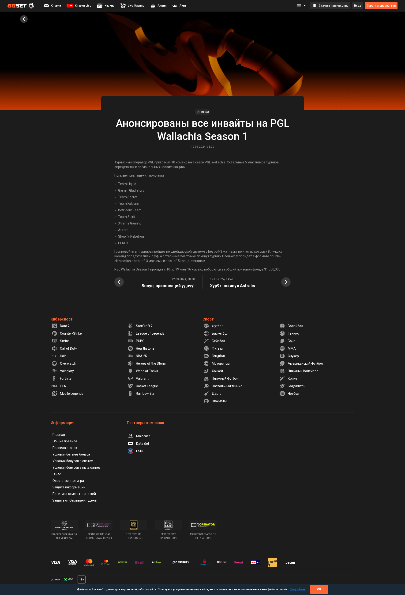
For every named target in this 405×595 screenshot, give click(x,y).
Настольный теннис (227, 386)
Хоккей (217, 371)
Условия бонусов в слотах (72, 461)
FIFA (63, 386)
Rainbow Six (145, 393)
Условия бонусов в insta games (76, 467)
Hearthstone (145, 348)
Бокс (291, 341)
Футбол (217, 326)
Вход (357, 5)
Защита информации (68, 487)
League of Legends (150, 333)
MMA (292, 348)
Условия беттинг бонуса (71, 454)
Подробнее (298, 589)
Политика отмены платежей (74, 494)
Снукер (293, 356)
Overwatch (68, 363)
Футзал (217, 348)
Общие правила (64, 441)
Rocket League (147, 386)
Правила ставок (64, 448)
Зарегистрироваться (381, 5)
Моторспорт (221, 363)
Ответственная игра (68, 481)
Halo (63, 356)
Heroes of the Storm (151, 363)
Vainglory (67, 371)
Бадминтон (296, 386)
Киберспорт (62, 319)
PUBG (140, 341)
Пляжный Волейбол (303, 371)
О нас (56, 474)
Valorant (142, 378)
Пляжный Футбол (225, 378)
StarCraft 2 (144, 326)
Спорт (208, 319)
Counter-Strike (71, 333)
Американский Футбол (305, 363)
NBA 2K (141, 356)
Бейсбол (218, 341)
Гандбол (218, 356)
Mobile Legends (71, 393)
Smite (64, 341)
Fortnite (65, 378)
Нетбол (293, 393)
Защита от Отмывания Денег (75, 500)
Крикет (293, 378)
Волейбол (295, 326)
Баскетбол (220, 333)
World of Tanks (147, 371)
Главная (58, 435)
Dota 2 (65, 326)
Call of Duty (68, 348)
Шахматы (219, 401)
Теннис (293, 333)
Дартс (216, 393)
